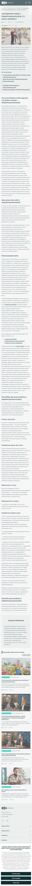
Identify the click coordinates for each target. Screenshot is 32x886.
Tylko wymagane (16, 878)
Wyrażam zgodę (16, 873)
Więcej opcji (16, 882)
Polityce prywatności (22, 869)
